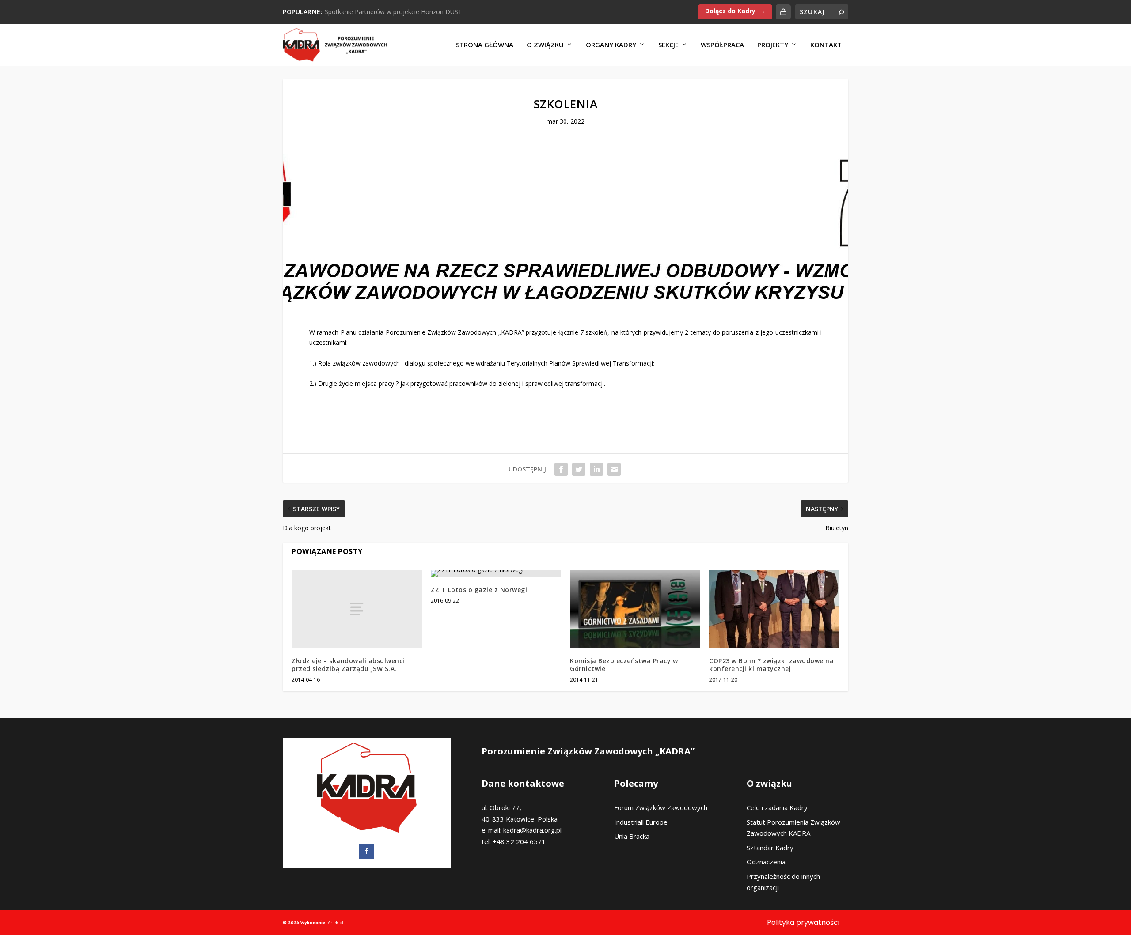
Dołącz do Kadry (730, 11)
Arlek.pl (335, 922)
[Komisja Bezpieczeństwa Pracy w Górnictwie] (635, 609)
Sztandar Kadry (770, 847)
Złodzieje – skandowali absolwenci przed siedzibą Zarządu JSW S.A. (348, 664)
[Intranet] (783, 11)
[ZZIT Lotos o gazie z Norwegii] (496, 573)
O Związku (545, 45)
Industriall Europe (641, 822)
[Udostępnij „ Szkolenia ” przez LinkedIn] (596, 469)
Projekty (772, 45)
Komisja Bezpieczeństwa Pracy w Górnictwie (624, 664)
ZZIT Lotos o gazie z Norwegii (480, 589)
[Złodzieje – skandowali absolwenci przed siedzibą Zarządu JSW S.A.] (357, 609)
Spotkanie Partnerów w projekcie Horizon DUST (393, 12)
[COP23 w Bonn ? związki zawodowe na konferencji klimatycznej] (774, 609)
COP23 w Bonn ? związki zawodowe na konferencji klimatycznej (771, 664)
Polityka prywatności (803, 922)
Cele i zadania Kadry (777, 807)
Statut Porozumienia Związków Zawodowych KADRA (793, 828)
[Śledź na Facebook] (366, 851)
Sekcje (668, 45)
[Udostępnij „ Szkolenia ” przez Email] (614, 469)
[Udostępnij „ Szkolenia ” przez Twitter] (579, 469)
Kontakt (826, 45)
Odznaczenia (766, 861)
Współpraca (722, 45)
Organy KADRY (611, 45)
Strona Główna (484, 45)
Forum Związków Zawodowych (660, 807)
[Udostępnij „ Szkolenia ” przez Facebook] (561, 469)
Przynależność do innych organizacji (783, 882)
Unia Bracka (631, 836)
